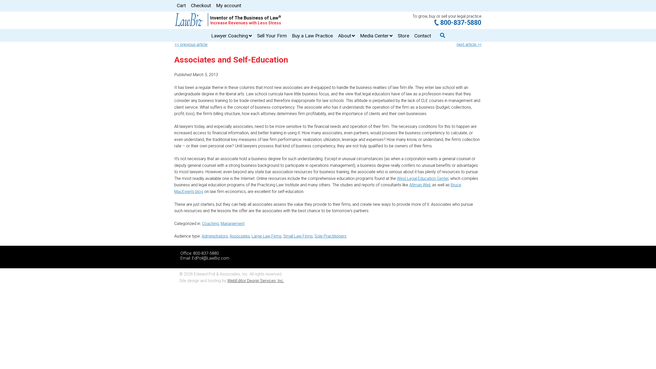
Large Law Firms (266, 236)
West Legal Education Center (422, 178)
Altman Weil (419, 184)
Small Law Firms (298, 236)
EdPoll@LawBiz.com (210, 258)
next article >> (469, 44)
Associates (240, 236)
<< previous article (191, 44)
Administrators (215, 236)
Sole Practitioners (330, 236)
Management (232, 223)
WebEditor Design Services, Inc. (255, 280)
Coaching (210, 223)
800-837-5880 (460, 22)
